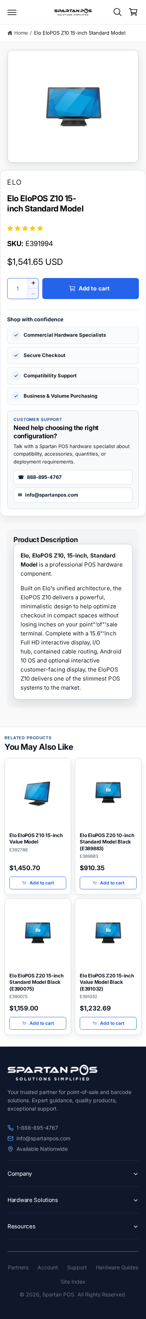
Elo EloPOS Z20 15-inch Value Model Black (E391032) (107, 982)
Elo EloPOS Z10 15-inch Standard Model (80, 33)
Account (47, 1267)
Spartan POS (58, 1294)
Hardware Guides (117, 1267)
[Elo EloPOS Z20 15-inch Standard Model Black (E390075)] (38, 933)
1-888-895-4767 (37, 1127)
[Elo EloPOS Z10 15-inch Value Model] (38, 793)
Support (77, 1267)
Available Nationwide (42, 1149)
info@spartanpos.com (43, 1138)
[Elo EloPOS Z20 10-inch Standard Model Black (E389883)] (108, 793)
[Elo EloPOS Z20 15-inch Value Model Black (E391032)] (108, 933)
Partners (18, 1267)
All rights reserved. (102, 1294)
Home (21, 33)
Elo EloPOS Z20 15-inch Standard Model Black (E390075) (36, 982)
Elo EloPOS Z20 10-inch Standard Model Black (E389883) (107, 841)
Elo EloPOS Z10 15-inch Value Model (36, 838)
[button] (12, 12)
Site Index (73, 1281)
